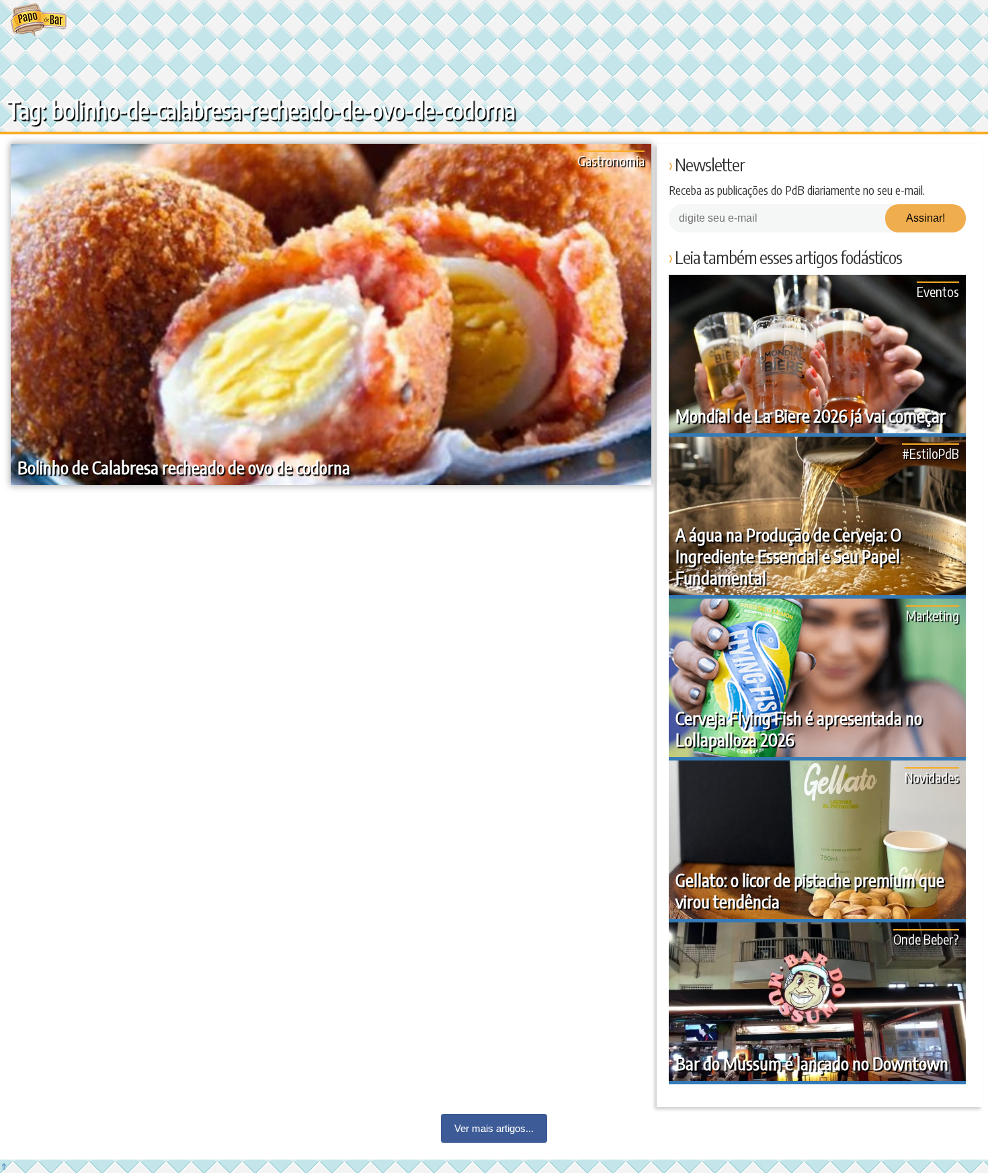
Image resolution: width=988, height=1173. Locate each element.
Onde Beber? (926, 938)
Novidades (932, 777)
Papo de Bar (38, 20)
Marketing (932, 615)
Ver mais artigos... (494, 1128)
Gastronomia (611, 160)
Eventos (938, 291)
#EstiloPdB (930, 453)
